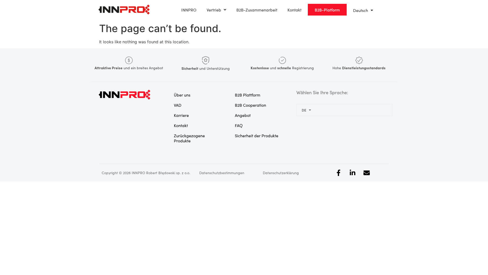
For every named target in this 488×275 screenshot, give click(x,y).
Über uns (182, 95)
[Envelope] (366, 172)
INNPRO (188, 9)
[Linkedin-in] (352, 172)
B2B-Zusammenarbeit (256, 9)
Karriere (181, 115)
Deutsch (360, 10)
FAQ (238, 125)
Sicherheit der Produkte (256, 135)
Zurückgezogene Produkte (189, 138)
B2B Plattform (247, 95)
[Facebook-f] (338, 172)
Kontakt (294, 9)
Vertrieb (214, 9)
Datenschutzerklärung (281, 172)
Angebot (243, 115)
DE (304, 110)
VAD (177, 105)
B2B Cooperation (250, 105)
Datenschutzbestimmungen (221, 172)
